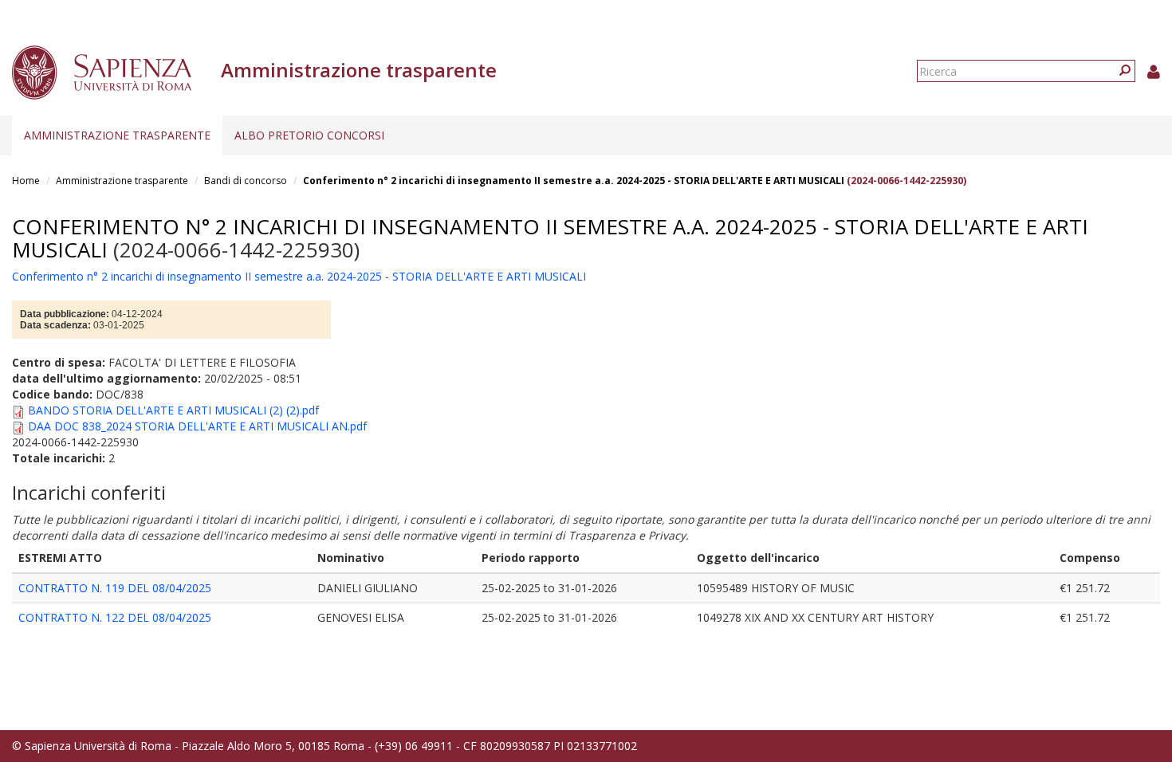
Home (26, 180)
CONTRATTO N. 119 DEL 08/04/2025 (114, 587)
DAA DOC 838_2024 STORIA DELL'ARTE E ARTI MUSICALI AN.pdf (197, 426)
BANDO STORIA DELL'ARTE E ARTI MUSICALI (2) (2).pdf (173, 410)
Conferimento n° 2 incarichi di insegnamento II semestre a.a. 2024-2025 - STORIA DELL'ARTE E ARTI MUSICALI (573, 180)
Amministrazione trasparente (117, 135)
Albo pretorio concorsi (309, 135)
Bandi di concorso (245, 180)
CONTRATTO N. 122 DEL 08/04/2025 (114, 617)
